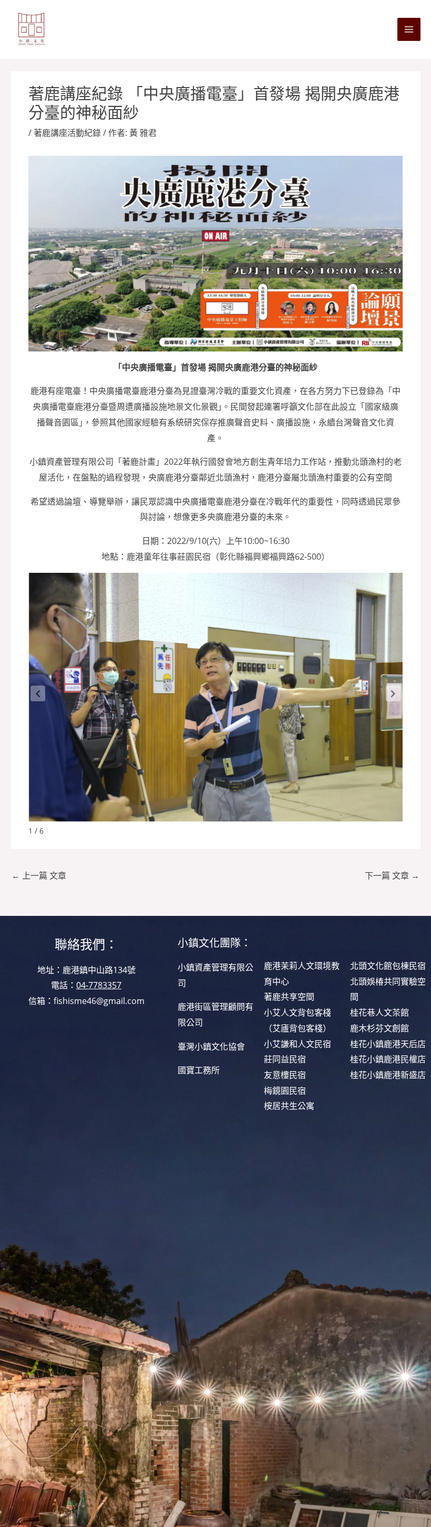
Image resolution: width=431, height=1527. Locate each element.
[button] (393, 693)
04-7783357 (98, 985)
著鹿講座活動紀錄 (67, 132)
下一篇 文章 (392, 875)
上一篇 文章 (39, 875)
